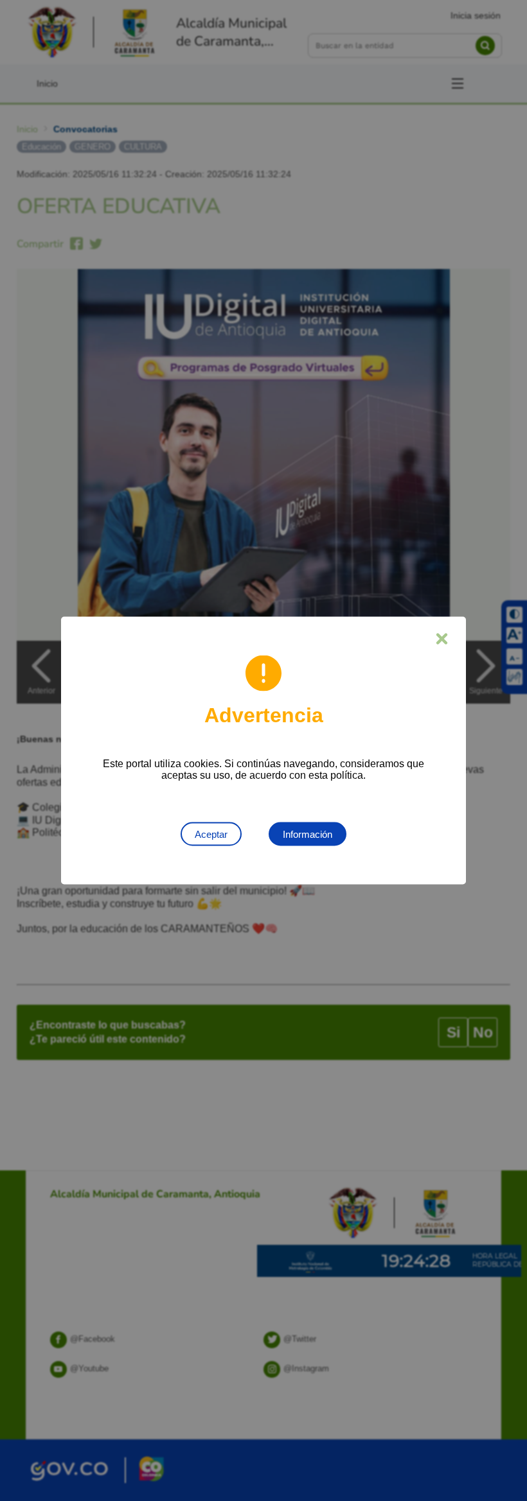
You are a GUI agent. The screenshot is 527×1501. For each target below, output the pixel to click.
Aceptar (211, 834)
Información (307, 834)
